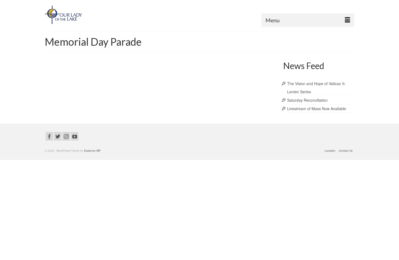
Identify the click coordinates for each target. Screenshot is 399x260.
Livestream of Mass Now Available (316, 108)
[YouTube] (74, 136)
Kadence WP (92, 151)
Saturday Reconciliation (307, 100)
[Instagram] (66, 136)
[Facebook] (49, 136)
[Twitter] (58, 136)
